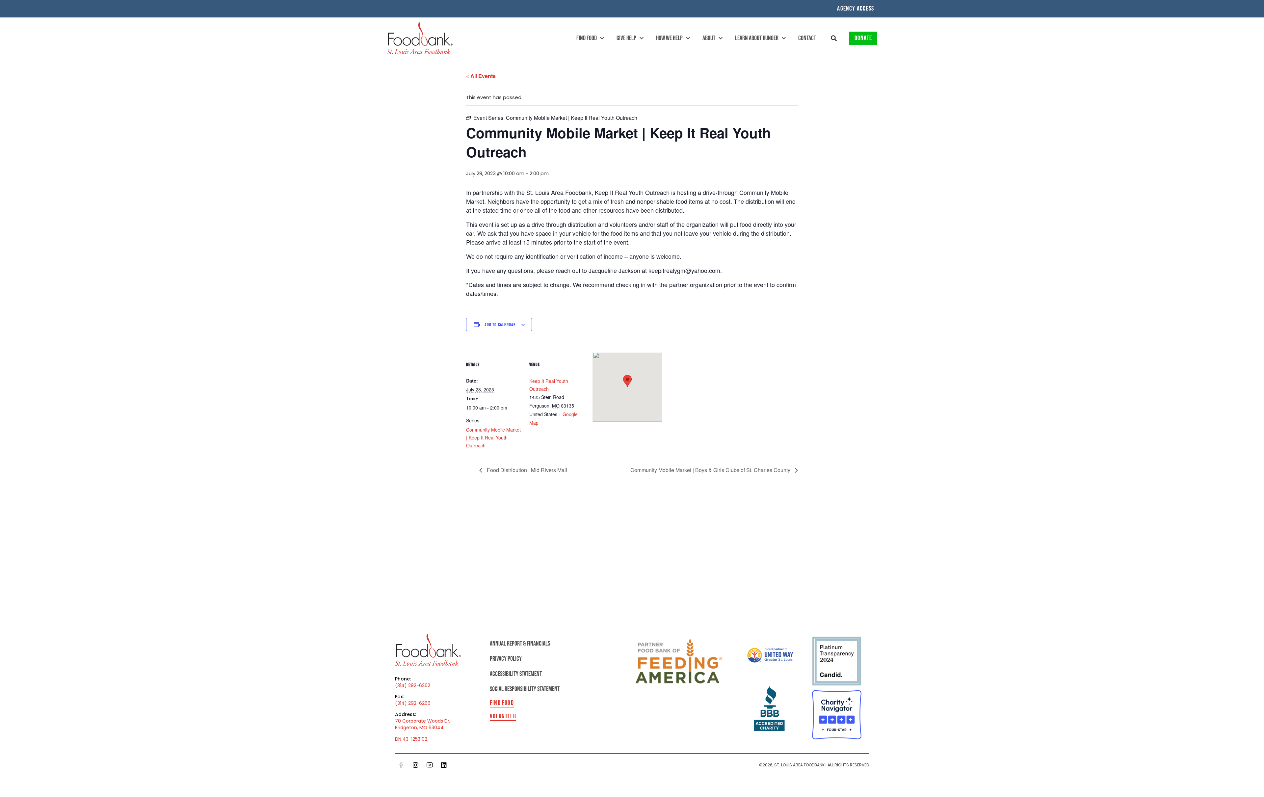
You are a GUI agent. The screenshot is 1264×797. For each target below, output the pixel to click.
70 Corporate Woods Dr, (422, 721)
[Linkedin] (443, 765)
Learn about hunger (756, 38)
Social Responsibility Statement (525, 689)
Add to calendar (500, 325)
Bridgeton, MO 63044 (419, 727)
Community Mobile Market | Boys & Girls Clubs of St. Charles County (711, 470)
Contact (807, 38)
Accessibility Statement (516, 674)
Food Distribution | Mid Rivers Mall (526, 470)
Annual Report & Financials (520, 644)
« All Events (481, 76)
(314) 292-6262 (412, 685)
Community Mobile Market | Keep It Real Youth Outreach (493, 437)
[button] (834, 38)
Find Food (586, 38)
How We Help (669, 38)
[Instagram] (415, 765)
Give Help (626, 38)
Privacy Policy (506, 659)
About (708, 38)
